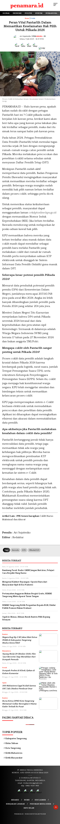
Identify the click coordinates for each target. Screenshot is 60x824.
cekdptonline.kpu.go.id (42, 212)
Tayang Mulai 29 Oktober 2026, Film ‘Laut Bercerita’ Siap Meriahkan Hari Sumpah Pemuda (19, 657)
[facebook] (20, 792)
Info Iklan (29, 808)
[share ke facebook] (18, 48)
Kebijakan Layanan (15, 804)
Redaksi (15, 800)
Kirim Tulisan (11, 743)
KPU (24, 550)
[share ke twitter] (24, 48)
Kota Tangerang (13, 748)
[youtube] (39, 792)
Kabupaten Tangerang (16, 738)
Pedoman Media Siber (40, 804)
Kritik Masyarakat (13, 758)
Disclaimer (40, 800)
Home (27, 800)
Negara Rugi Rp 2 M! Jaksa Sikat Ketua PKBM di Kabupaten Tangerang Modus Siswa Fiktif (19, 640)
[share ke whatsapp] (30, 48)
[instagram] (33, 792)
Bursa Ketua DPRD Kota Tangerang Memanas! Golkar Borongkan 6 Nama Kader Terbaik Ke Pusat (19, 704)
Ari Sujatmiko (25, 36)
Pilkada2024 (34, 550)
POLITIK (28, 13)
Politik (33, 18)
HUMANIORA (51, 13)
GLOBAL (6, 13)
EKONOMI (17, 13)
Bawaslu (15, 550)
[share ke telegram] (35, 48)
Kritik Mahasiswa (13, 753)
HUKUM (38, 13)
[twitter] (27, 792)
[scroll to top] (56, 807)
